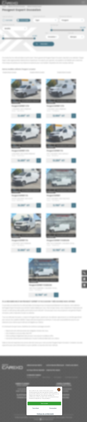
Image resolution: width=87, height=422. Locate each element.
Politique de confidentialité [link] (45, 414)
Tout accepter (44, 403)
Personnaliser (53, 408)
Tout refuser (35, 408)
